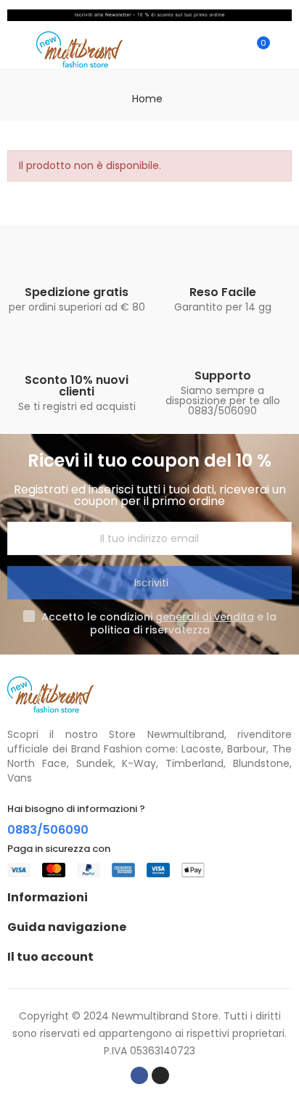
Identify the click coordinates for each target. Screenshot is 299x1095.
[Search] (232, 49)
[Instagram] (160, 1075)
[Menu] (14, 49)
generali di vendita (204, 617)
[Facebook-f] (139, 1075)
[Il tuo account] (284, 49)
